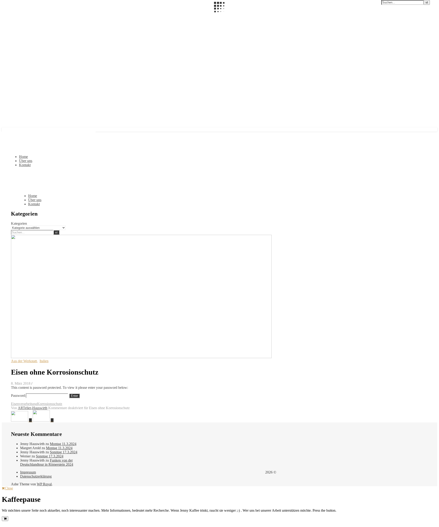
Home (23, 157)
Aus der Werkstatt (24, 361)
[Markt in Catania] (43, 420)
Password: (18, 395)
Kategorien (19, 223)
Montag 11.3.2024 (63, 444)
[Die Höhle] (22, 420)
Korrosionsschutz (49, 404)
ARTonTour (11, 15)
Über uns (25, 161)
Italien (44, 361)
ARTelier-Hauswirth (32, 408)
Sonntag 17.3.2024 (63, 452)
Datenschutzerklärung (36, 476)
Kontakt (25, 165)
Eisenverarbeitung (24, 404)
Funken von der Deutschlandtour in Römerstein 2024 (46, 462)
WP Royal (44, 484)
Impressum (28, 472)
